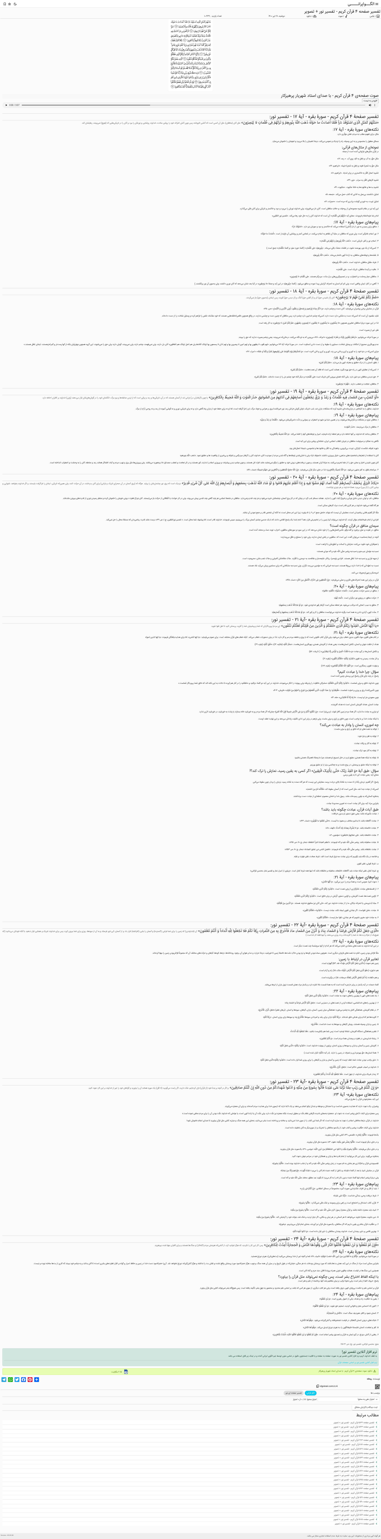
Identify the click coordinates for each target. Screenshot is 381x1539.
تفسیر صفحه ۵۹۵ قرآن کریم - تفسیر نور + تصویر (356, 1480)
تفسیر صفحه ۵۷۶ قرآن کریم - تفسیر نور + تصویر (356, 1431)
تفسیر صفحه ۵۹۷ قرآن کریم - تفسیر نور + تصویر (356, 1471)
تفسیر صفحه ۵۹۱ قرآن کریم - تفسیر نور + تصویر (356, 1497)
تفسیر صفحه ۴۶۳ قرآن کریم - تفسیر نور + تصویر (356, 1440)
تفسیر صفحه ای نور (293, 1393)
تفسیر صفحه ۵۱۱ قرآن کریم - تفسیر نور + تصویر (356, 1444)
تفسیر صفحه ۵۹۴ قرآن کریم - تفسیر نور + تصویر (356, 1484)
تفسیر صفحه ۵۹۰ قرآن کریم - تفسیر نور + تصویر (356, 1502)
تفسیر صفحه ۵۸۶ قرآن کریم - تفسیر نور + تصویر (356, 1515)
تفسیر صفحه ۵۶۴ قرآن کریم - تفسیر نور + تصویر (356, 1458)
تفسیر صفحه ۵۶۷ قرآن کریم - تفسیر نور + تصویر (356, 1449)
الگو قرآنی (311, 1393)
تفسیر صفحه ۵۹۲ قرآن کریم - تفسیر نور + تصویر (356, 1493)
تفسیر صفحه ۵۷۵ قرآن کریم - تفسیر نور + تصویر (356, 1436)
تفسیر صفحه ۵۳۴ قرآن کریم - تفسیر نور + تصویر (356, 1422)
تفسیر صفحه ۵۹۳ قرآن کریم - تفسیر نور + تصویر (356, 1488)
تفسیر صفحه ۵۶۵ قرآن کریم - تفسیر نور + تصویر (356, 1453)
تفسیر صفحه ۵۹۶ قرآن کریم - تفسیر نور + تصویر (356, 1475)
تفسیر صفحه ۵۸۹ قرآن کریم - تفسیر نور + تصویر (356, 1506)
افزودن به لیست (370, 101)
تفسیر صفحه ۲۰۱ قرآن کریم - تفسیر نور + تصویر (356, 1524)
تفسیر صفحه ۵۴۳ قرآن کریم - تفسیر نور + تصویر (356, 1427)
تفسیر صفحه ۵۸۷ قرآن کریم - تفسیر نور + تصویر (356, 1510)
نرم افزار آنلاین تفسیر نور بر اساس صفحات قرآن (357, 1362)
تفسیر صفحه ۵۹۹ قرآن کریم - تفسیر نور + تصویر (356, 1466)
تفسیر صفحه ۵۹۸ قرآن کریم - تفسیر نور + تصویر (356, 1462)
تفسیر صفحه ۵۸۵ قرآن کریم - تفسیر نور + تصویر (356, 1519)
